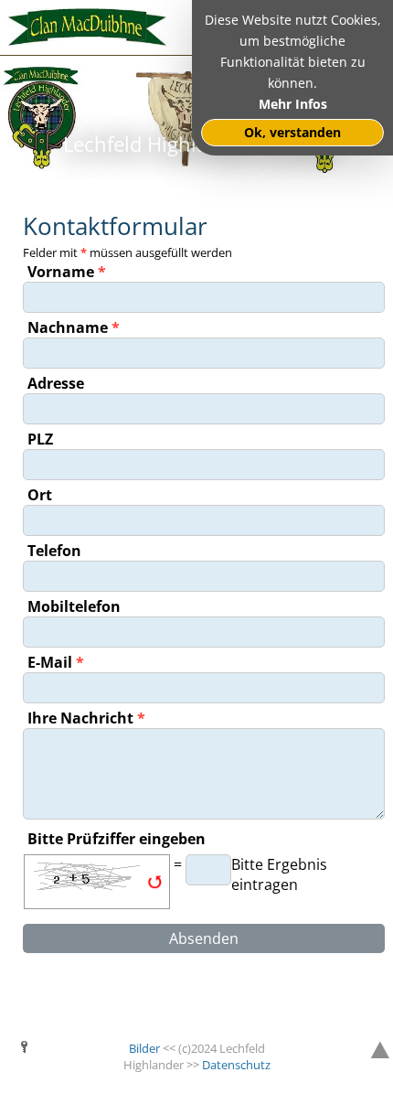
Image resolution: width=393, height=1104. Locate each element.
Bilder (144, 1048)
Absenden (204, 938)
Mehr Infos (293, 104)
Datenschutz (236, 1064)
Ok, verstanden (292, 132)
